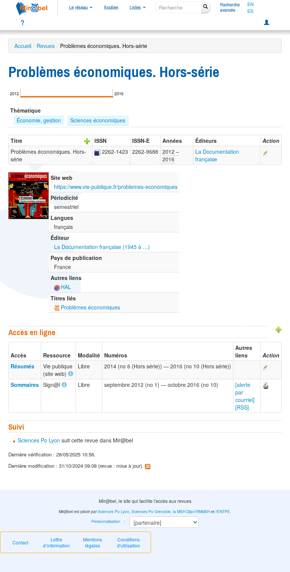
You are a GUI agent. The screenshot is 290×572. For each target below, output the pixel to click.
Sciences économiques (97, 120)
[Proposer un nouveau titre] (87, 140)
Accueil (22, 45)
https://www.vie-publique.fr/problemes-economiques (115, 186)
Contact (20, 542)
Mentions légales (92, 542)
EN (250, 4)
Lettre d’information (56, 542)
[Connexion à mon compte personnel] (266, 22)
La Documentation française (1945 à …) (102, 246)
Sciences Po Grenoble (151, 511)
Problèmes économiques (90, 307)
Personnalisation (105, 521)
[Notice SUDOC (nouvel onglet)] (97, 151)
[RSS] (242, 407)
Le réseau (79, 8)
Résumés (22, 366)
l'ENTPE (223, 511)
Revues (46, 45)
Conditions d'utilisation (128, 542)
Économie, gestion (39, 120)
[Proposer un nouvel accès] (279, 329)
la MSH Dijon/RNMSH (191, 511)
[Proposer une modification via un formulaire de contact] (265, 384)
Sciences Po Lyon (39, 440)
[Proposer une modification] (265, 151)
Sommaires (25, 384)
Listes (136, 8)
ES (250, 11)
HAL (66, 287)
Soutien (111, 8)
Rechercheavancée (230, 7)
